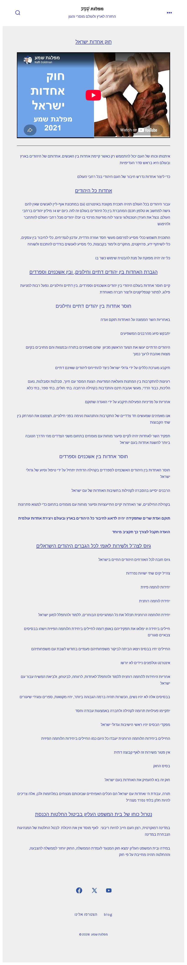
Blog (108, 914)
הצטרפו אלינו (86, 914)
